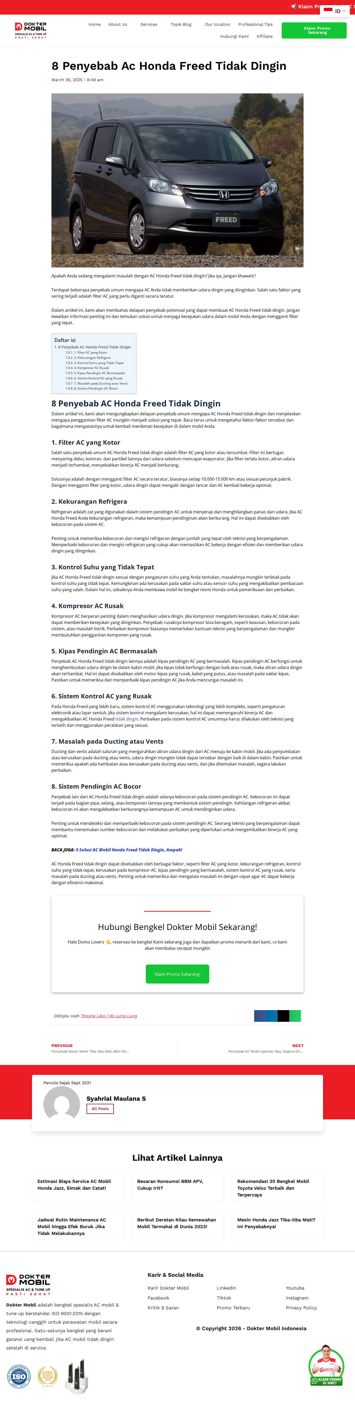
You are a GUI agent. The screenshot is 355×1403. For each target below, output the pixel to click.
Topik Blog (181, 24)
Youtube (295, 1288)
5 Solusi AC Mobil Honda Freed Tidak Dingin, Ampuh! (129, 850)
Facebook (158, 1297)
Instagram (297, 1297)
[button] (260, 1016)
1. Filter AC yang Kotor (90, 352)
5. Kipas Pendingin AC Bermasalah (99, 373)
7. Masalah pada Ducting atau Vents (101, 383)
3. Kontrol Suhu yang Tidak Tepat (98, 363)
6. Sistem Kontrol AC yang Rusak (98, 378)
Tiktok (224, 1297)
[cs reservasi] (326, 1366)
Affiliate (265, 36)
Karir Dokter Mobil (168, 1288)
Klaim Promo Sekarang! (177, 974)
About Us (117, 24)
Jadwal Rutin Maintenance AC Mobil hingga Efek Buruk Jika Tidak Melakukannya (71, 1226)
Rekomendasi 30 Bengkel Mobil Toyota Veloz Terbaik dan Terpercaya (273, 1187)
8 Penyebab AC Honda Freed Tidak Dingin (94, 347)
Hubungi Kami (234, 36)
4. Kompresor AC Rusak (91, 368)
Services (149, 24)
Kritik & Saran (163, 1307)
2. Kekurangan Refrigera (92, 358)
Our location (218, 24)
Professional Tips (255, 24)
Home (95, 24)
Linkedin (226, 1288)
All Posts (100, 1108)
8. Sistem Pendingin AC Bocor (95, 388)
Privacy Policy (301, 1307)
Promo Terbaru (233, 1307)
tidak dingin (126, 719)
